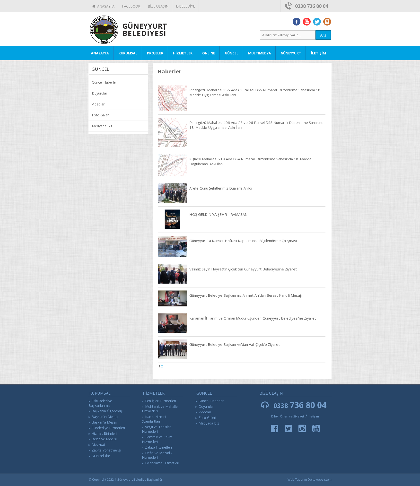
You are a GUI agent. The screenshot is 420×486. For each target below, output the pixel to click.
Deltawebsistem (320, 479)
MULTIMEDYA (259, 53)
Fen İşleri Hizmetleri (160, 401)
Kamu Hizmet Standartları (154, 419)
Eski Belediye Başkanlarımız (100, 403)
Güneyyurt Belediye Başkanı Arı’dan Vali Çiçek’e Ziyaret (234, 344)
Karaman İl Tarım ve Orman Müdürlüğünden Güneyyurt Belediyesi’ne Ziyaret (252, 318)
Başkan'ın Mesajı (105, 416)
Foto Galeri (100, 115)
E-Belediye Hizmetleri (108, 427)
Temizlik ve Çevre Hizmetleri (157, 439)
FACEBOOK (131, 6)
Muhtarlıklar (101, 455)
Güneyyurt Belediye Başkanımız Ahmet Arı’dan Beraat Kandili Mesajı (245, 295)
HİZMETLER (182, 53)
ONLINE (208, 53)
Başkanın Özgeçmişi (107, 411)
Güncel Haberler (104, 82)
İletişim (314, 416)
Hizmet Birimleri (104, 433)
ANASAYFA (104, 6)
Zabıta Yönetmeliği (106, 450)
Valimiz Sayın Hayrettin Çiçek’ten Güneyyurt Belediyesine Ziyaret (243, 269)
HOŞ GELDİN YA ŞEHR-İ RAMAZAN (218, 214)
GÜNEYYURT (291, 53)
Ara (323, 35)
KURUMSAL (128, 53)
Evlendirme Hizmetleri (162, 463)
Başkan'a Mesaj (104, 422)
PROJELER (155, 53)
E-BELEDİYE (185, 6)
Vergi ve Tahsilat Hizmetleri (156, 429)
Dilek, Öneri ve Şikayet (287, 416)
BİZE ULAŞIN (158, 6)
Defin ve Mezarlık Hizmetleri (157, 455)
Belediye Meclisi (104, 439)
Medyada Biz (102, 126)
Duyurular (99, 93)
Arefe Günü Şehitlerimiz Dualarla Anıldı (220, 188)
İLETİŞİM (318, 53)
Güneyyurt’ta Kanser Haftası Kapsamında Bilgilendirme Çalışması (243, 240)
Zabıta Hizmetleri (158, 447)
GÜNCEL (231, 53)
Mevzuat (98, 444)
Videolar (98, 104)
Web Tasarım (297, 479)
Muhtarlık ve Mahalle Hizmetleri (160, 408)
